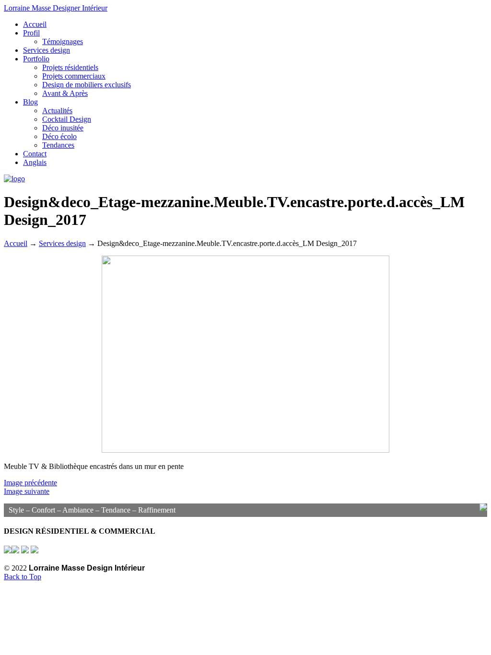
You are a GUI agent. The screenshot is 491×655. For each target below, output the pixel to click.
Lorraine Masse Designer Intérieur (55, 8)
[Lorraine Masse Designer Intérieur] (14, 179)
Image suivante (26, 491)
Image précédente (30, 483)
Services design (62, 243)
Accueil (15, 243)
